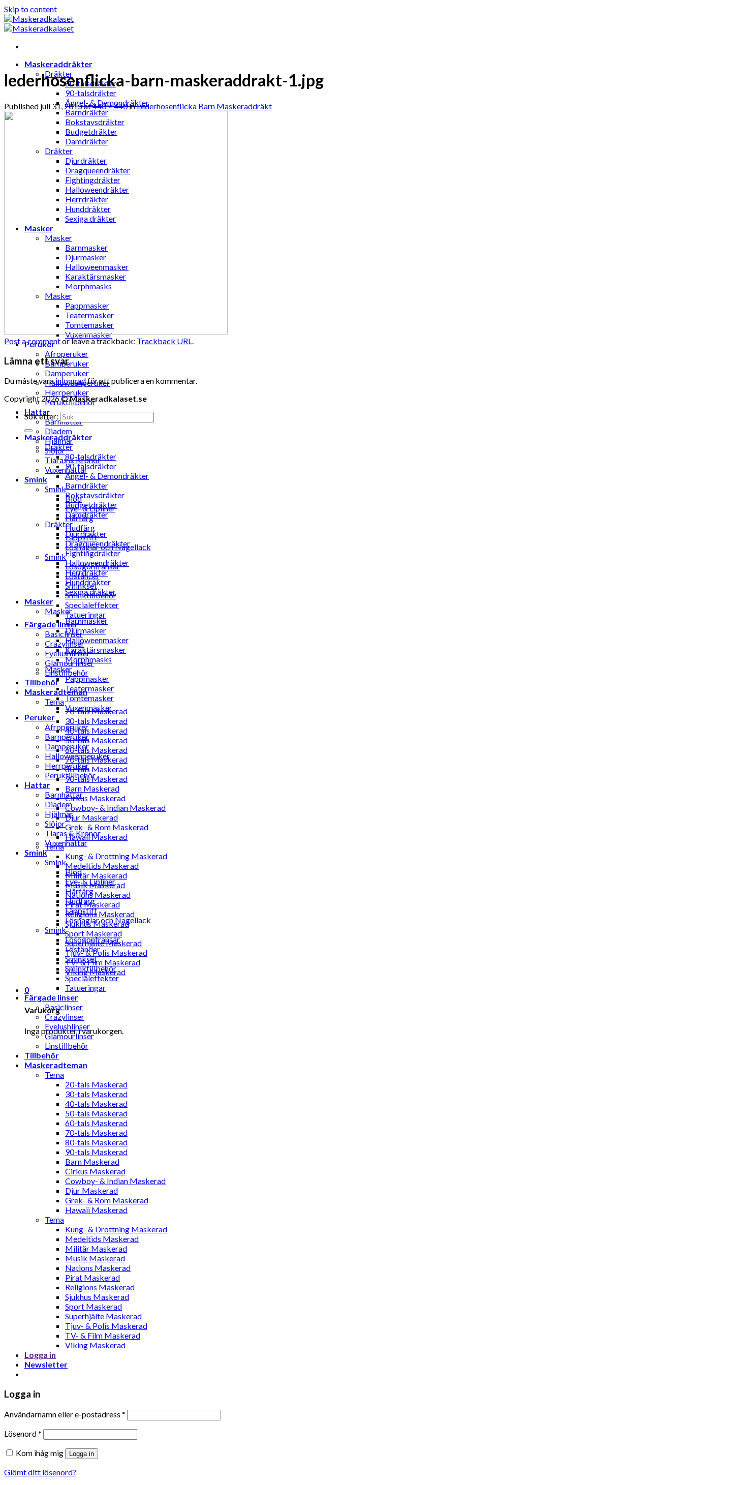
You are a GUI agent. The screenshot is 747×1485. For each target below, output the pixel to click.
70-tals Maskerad (96, 1132)
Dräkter (59, 446)
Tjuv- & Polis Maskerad (106, 952)
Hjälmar (59, 814)
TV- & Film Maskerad (102, 962)
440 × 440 (110, 106)
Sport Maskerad (93, 933)
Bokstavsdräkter (94, 495)
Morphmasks (88, 659)
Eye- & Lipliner (90, 881)
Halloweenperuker (77, 756)
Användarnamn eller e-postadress (65, 1414)
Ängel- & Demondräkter (107, 475)
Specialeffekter (92, 605)
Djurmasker (85, 630)
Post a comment (32, 341)
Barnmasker (86, 620)
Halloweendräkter (97, 562)
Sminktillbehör (90, 968)
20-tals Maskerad (96, 1084)
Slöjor (55, 823)
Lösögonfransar (92, 939)
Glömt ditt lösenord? (40, 1472)
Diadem (58, 431)
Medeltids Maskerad (102, 865)
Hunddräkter (88, 582)
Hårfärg (79, 891)
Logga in (81, 1454)
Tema (54, 701)
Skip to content (30, 9)
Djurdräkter (86, 533)
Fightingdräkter (92, 553)
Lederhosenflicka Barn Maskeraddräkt (204, 106)
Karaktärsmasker (95, 649)
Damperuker (67, 373)
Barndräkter (86, 485)
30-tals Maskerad (96, 720)
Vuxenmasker (88, 707)
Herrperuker (67, 392)
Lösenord (23, 1433)
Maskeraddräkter (58, 64)
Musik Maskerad (95, 1258)
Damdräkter (86, 514)
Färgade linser (51, 624)
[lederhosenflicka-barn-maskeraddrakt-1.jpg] (116, 331)
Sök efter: (41, 416)
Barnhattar (64, 794)
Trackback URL (164, 341)
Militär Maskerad (96, 875)
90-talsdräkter (90, 93)
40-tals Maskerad (96, 730)
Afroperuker (66, 353)
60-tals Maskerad (96, 749)
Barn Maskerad (92, 788)
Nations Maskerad (98, 894)
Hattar (37, 785)
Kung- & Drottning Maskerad (116, 856)
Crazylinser (64, 643)
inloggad (70, 380)
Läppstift (81, 910)
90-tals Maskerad (96, 778)
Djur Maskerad (91, 817)
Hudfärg (80, 527)
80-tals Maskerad (96, 769)
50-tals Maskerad (96, 740)
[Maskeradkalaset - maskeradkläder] (39, 23)
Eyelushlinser (67, 1026)
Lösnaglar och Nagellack (108, 920)
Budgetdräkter (91, 504)
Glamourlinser (69, 1036)
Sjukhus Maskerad (97, 1296)
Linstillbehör (66, 1045)
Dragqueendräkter (97, 543)
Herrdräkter (86, 572)
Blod (73, 871)
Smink (35, 479)
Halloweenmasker (97, 640)
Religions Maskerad (100, 914)
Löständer (82, 949)
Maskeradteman (55, 1065)
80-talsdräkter (90, 456)
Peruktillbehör (70, 775)
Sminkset (81, 958)
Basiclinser (64, 634)
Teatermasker (89, 688)
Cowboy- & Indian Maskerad (115, 807)
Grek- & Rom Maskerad (106, 827)
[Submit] (28, 430)
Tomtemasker (89, 698)
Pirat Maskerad (92, 1277)
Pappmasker (87, 678)
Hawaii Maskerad (96, 1210)
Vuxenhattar (66, 842)
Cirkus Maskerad (95, 798)
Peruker (39, 717)
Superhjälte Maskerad (103, 1316)
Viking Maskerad (95, 1345)
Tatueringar (85, 614)
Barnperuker (67, 736)
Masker (38, 601)
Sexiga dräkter (90, 591)
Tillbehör (41, 682)
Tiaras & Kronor (73, 833)
